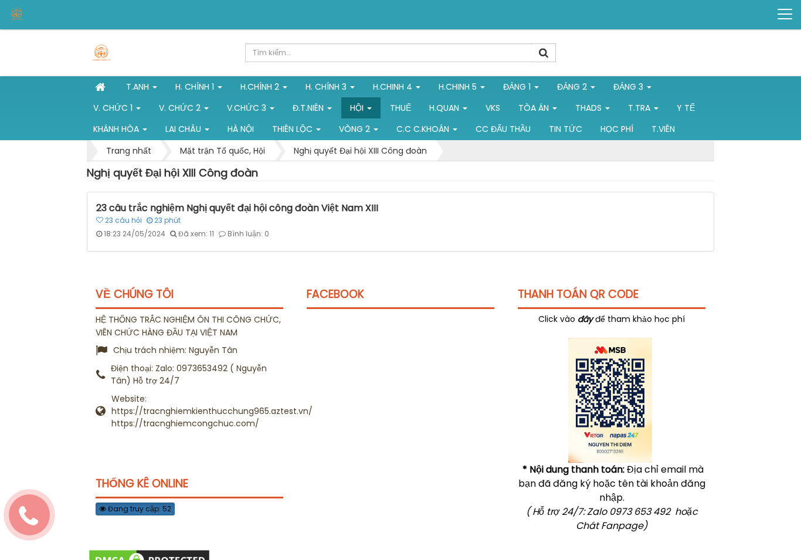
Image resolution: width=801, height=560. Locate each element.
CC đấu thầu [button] (503, 129)
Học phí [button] (616, 129)
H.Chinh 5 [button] (459, 87)
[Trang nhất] (101, 86)
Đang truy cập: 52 (138, 509)
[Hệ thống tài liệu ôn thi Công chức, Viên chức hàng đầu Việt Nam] (53, 14)
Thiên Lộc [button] (293, 129)
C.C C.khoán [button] (424, 129)
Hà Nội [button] (241, 129)
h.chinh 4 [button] (394, 87)
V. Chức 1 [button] (114, 108)
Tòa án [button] (534, 108)
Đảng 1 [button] (518, 87)
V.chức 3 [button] (248, 108)
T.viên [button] (663, 129)
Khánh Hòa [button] (117, 129)
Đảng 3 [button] (629, 87)
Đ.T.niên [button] (309, 108)
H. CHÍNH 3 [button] (327, 87)
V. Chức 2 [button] (181, 108)
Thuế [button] (400, 108)
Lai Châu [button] (184, 129)
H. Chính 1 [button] (195, 87)
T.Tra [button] (640, 108)
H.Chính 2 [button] (260, 87)
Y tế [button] (686, 108)
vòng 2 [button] (355, 129)
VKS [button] (493, 108)
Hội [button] (358, 108)
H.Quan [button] (445, 108)
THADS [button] (589, 108)
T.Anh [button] (138, 87)
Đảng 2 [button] (573, 87)
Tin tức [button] (565, 129)
